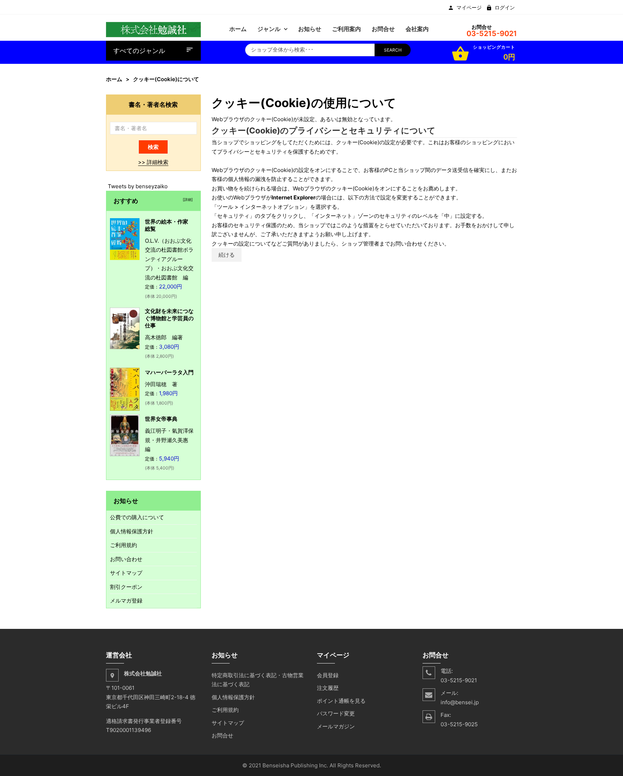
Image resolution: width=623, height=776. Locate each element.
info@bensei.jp (460, 702)
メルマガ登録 (126, 600)
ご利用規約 (123, 545)
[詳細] (187, 199)
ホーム (114, 79)
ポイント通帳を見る (341, 700)
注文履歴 (328, 687)
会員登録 (328, 675)
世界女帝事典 (161, 418)
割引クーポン (126, 586)
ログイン (505, 7)
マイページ (469, 7)
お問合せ (222, 735)
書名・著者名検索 (153, 104)
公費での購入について (137, 517)
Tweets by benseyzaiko (138, 186)
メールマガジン (336, 726)
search (393, 50)
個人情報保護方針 (131, 531)
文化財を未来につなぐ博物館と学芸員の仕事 (169, 318)
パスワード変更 (336, 713)
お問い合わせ (126, 559)
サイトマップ (126, 572)
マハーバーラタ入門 (169, 372)
